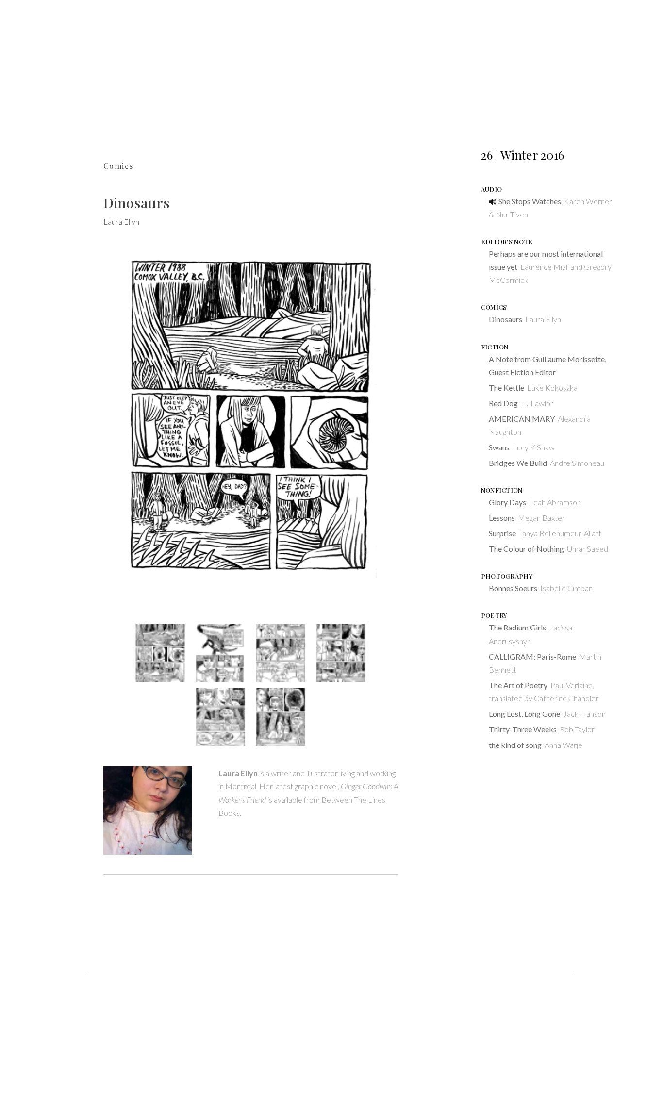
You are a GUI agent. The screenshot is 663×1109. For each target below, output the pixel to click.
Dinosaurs (505, 319)
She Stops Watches (529, 201)
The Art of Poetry (518, 685)
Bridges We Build (518, 462)
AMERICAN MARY (522, 418)
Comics (118, 166)
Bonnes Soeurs (513, 588)
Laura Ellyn (121, 221)
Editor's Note (507, 241)
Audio (491, 189)
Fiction (495, 347)
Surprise (502, 533)
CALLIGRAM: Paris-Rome (532, 656)
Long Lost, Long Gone (524, 713)
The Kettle (506, 387)
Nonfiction (502, 490)
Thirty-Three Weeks (523, 729)
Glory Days (507, 502)
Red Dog (503, 403)
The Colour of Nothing (526, 548)
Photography (506, 576)
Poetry (494, 615)
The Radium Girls (517, 627)
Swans (499, 447)
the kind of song (515, 744)
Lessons (502, 517)
